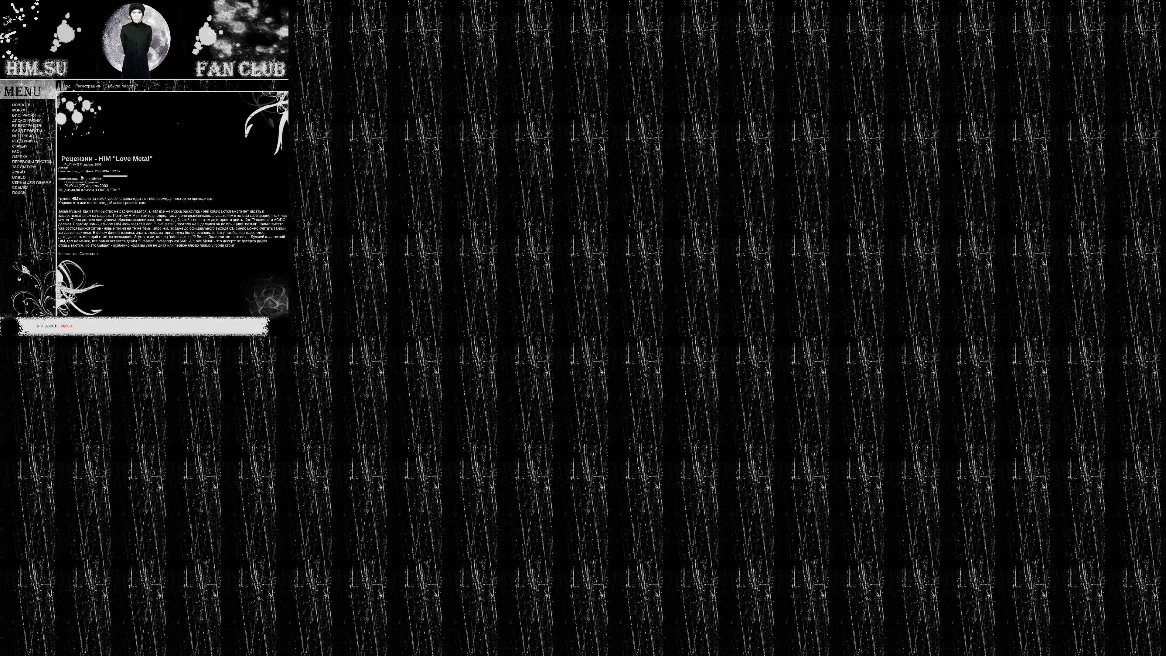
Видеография (26, 126)
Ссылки (20, 188)
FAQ (15, 151)
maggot (78, 171)
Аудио (18, 172)
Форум (19, 110)
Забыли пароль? (121, 86)
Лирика (19, 157)
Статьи (19, 146)
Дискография (26, 120)
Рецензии (22, 141)
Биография (24, 115)
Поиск (18, 193)
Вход (65, 86)
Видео (19, 177)
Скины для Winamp (31, 182)
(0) (86, 178)
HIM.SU (66, 326)
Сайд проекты (27, 131)
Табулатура (24, 167)
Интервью (23, 136)
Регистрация (87, 86)
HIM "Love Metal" (125, 158)
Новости (21, 105)
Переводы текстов (32, 162)
